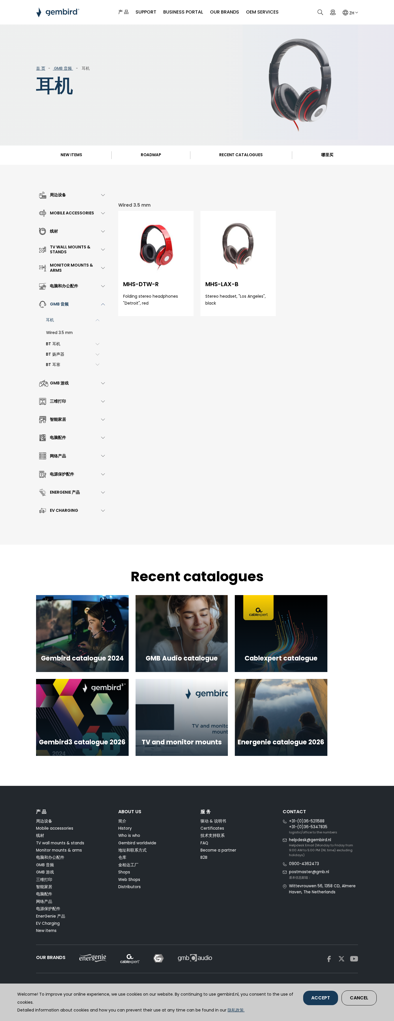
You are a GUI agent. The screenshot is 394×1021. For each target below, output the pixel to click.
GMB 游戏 (45, 872)
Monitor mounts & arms (59, 850)
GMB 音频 (63, 68)
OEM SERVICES (262, 12)
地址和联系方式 (132, 850)
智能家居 (44, 887)
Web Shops (129, 879)
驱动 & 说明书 (213, 821)
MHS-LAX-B (222, 284)
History (125, 828)
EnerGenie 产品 (50, 916)
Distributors (129, 887)
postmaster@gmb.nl (309, 872)
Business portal (183, 12)
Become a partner (218, 850)
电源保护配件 (48, 908)
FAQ (204, 843)
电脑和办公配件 (50, 857)
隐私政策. (236, 1010)
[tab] (70, 195)
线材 (40, 835)
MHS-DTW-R (141, 284)
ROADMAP (151, 155)
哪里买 (327, 155)
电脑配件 (44, 894)
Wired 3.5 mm (59, 332)
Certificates (212, 828)
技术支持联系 (212, 835)
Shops (124, 872)
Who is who (129, 835)
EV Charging (48, 923)
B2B (203, 857)
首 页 (40, 68)
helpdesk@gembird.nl (310, 840)
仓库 (122, 857)
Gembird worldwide (137, 843)
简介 (122, 821)
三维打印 (44, 879)
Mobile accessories (54, 828)
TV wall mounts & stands (60, 843)
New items (71, 155)
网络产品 (44, 901)
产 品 (123, 12)
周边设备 (44, 821)
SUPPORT (146, 12)
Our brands (224, 12)
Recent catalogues (241, 155)
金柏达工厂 (128, 865)
